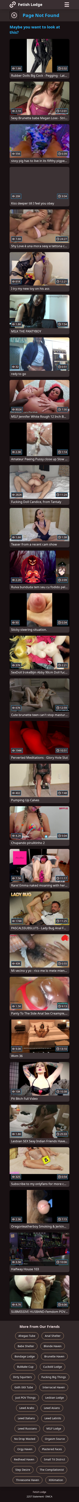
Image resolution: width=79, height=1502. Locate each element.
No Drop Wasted (24, 1439)
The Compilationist (52, 1469)
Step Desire (22, 1469)
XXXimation (56, 1480)
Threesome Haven (27, 1480)
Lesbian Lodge (54, 1397)
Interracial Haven (54, 1387)
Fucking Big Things (53, 1377)
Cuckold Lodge (52, 1366)
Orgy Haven (24, 1449)
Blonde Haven (53, 1346)
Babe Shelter (26, 1346)
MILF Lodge (53, 1428)
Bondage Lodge (25, 1356)
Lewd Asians (52, 1408)
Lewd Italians (26, 1418)
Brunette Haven (54, 1356)
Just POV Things (25, 1397)
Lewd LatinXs (52, 1418)
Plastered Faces (52, 1449)
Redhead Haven (24, 1459)
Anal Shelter (53, 1336)
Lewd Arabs (26, 1408)
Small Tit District (54, 1459)
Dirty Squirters (22, 1377)
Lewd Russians (27, 1428)
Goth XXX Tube (23, 1387)
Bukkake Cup (25, 1366)
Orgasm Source (55, 1439)
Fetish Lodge (30, 4)
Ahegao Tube (26, 1336)
